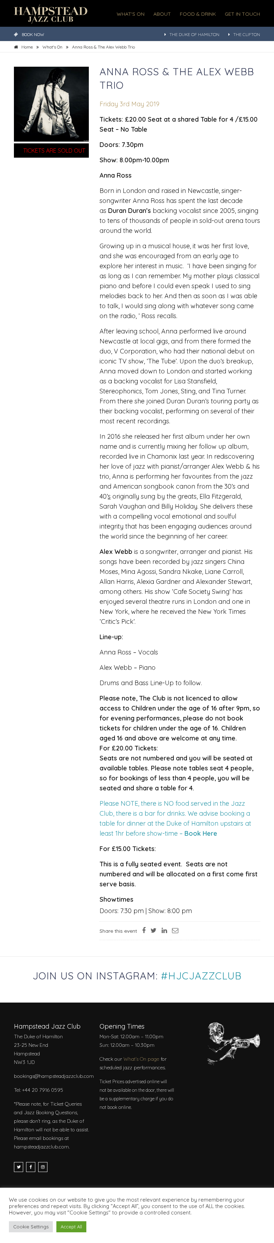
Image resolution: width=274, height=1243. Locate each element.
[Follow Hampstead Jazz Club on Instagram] (42, 1167)
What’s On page (141, 1059)
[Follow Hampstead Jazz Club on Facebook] (30, 1167)
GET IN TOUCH (242, 14)
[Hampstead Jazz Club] (50, 13)
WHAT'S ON (130, 14)
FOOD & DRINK (198, 14)
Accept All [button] (71, 1226)
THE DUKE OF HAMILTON (194, 34)
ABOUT (162, 14)
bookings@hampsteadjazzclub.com (54, 1076)
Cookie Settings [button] (31, 1226)
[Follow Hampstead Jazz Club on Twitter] (18, 1167)
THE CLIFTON (246, 34)
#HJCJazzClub (201, 975)
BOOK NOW (33, 34)
